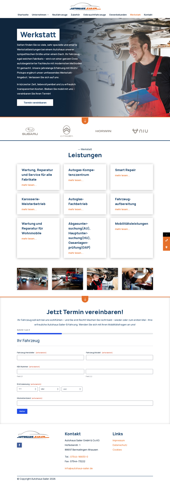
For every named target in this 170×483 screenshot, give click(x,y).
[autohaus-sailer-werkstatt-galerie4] (137, 289)
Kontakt (148, 15)
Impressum (119, 440)
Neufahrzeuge (59, 15)
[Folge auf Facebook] (19, 445)
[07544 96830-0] (166, 240)
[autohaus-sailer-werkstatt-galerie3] (102, 289)
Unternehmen (39, 15)
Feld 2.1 (20, 376)
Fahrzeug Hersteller (31, 352)
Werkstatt (135, 15)
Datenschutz (120, 445)
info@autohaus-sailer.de (79, 468)
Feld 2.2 (89, 376)
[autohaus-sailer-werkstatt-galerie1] (32, 289)
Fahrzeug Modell (99, 352)
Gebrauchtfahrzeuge (94, 15)
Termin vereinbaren (35, 102)
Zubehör (75, 15)
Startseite (23, 15)
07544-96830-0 (79, 456)
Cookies (117, 449)
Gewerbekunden (118, 15)
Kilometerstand (29, 398)
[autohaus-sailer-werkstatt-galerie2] (67, 289)
